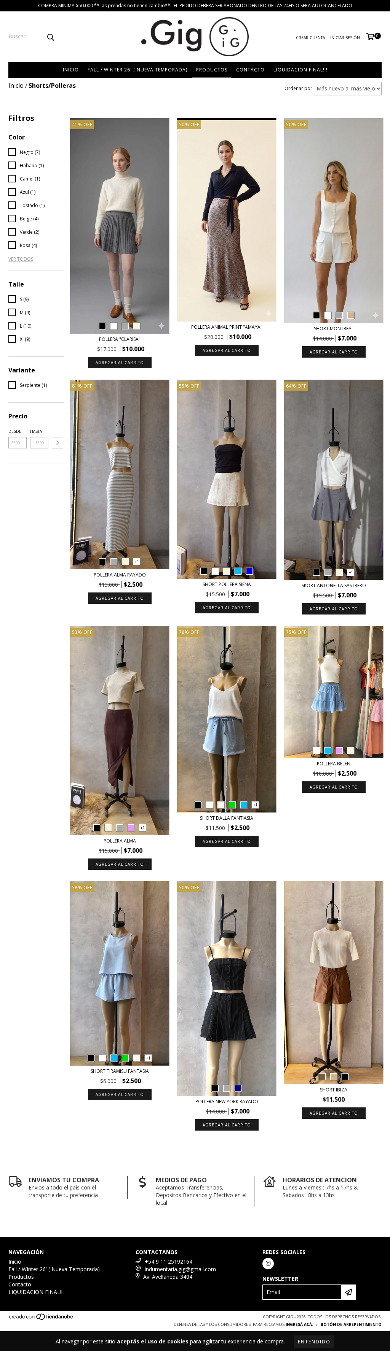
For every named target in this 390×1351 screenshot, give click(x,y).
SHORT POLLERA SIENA (227, 584)
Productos (211, 70)
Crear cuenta (310, 37)
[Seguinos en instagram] (268, 1263)
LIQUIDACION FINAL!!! (300, 70)
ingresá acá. (299, 1324)
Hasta (36, 431)
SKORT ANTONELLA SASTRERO (334, 585)
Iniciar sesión (345, 37)
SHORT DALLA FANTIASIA (226, 818)
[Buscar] (50, 36)
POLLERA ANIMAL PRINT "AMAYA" (226, 327)
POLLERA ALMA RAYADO (120, 575)
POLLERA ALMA (120, 841)
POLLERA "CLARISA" (120, 339)
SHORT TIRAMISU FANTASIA (120, 1071)
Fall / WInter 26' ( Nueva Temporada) (137, 70)
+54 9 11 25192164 (168, 1261)
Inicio (71, 70)
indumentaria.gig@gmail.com (180, 1269)
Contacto (250, 70)
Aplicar (57, 442)
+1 (137, 561)
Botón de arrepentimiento (351, 1324)
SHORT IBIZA (333, 1090)
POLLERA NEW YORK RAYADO (226, 1101)
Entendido (314, 1341)
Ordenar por (298, 88)
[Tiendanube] (41, 1318)
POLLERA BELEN (333, 763)
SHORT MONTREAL (334, 328)
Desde (14, 431)
